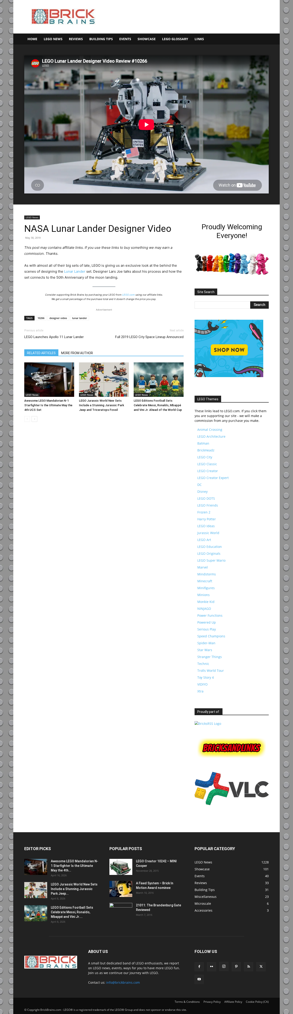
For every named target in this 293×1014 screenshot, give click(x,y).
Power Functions (209, 615)
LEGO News (53, 39)
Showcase (147, 39)
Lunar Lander (74, 271)
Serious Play (206, 629)
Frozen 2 (203, 512)
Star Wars (204, 650)
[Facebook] (199, 966)
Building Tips (101, 39)
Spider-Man (206, 643)
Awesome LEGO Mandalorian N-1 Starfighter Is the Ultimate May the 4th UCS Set (48, 405)
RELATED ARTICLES (41, 353)
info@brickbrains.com (123, 982)
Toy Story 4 (205, 677)
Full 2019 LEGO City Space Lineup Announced (149, 337)
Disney (202, 491)
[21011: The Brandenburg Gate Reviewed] (120, 911)
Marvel (202, 567)
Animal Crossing (209, 429)
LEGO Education (209, 546)
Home (32, 39)
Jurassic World (208, 533)
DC (199, 484)
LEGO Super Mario (211, 560)
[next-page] (34, 419)
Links (199, 39)
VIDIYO (202, 684)
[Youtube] (199, 979)
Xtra (200, 691)
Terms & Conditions (187, 1002)
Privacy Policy (212, 1002)
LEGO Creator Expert (213, 478)
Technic (203, 663)
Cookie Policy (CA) (257, 1002)
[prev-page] (27, 419)
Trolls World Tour (210, 670)
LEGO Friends (207, 505)
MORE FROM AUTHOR (77, 353)
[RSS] (248, 966)
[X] (261, 966)
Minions (203, 595)
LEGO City (204, 457)
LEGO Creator (207, 471)
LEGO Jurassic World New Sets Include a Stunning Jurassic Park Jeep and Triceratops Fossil (101, 405)
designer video (58, 318)
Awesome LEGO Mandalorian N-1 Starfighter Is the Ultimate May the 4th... (74, 865)
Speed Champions (211, 636)
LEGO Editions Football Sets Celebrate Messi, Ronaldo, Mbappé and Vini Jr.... (72, 912)
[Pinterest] (236, 966)
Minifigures (206, 588)
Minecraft (204, 581)
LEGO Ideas (206, 526)
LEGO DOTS (206, 498)
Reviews (76, 39)
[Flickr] (211, 966)
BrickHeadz (205, 450)
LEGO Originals (208, 553)
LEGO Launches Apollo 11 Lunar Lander (54, 337)
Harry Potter (206, 519)
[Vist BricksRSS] (208, 723)
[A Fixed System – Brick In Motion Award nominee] (120, 889)
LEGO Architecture (211, 436)
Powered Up (206, 622)
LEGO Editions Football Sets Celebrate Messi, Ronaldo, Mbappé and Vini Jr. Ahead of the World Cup (158, 405)
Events (125, 39)
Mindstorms (206, 574)
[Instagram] (223, 966)
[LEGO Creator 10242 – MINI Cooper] (120, 867)
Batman (203, 443)
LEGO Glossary (175, 39)
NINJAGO (204, 608)
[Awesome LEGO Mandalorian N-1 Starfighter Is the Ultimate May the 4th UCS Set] (49, 379)
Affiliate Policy (233, 1002)
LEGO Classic (207, 464)
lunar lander (79, 318)
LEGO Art (204, 540)
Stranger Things (209, 657)
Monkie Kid (205, 601)
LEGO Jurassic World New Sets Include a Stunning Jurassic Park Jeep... (74, 888)
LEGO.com (128, 294)
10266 (41, 318)
